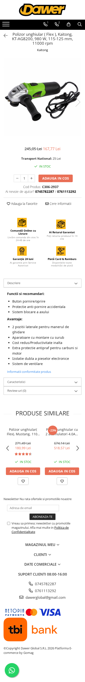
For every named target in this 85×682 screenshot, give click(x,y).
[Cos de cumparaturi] (69, 24)
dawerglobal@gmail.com (45, 597)
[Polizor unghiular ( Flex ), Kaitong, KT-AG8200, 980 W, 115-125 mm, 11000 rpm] (42, 97)
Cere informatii (60, 203)
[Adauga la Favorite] (23, 481)
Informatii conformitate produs (29, 372)
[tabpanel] (42, 97)
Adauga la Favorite (24, 203)
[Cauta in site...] (79, 24)
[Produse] (6, 25)
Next (77, 102)
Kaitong (42, 50)
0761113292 (45, 590)
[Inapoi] (3, 35)
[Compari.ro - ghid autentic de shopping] (42, 670)
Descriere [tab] (13, 283)
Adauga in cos (55, 178)
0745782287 (45, 583)
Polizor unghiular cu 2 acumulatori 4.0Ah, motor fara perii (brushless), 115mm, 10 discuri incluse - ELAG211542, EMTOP (62, 431)
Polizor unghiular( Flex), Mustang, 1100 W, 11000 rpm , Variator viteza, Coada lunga (23, 431)
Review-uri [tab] (16, 390)
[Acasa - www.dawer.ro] (42, 10)
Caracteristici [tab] (16, 382)
